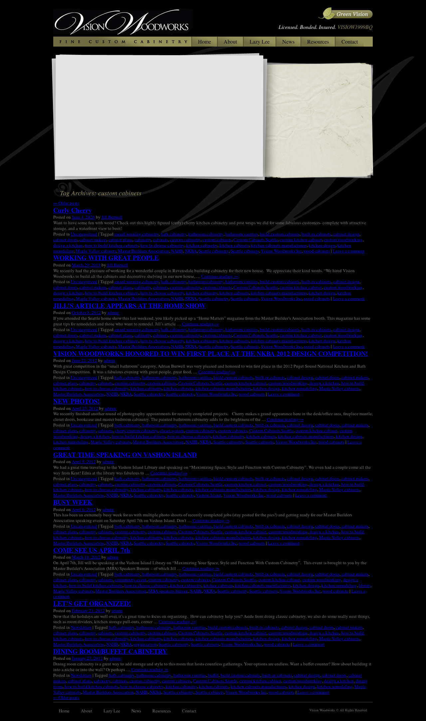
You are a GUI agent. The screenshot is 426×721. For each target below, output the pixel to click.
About (230, 41)
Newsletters (81, 627)
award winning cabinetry (136, 234)
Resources (318, 41)
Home (204, 41)
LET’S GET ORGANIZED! (92, 603)
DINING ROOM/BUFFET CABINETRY (110, 651)
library (364, 585)
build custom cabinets (280, 234)
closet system (172, 431)
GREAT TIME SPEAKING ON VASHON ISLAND (125, 454)
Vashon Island (208, 495)
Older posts (66, 203)
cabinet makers (93, 240)
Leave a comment (348, 251)
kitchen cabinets (234, 245)
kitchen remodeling (299, 388)
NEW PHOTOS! (76, 401)
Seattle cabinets (245, 251)
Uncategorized (84, 234)
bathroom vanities (241, 234)
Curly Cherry (72, 210)
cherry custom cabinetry (136, 431)
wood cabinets (317, 251)
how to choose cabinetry (162, 245)
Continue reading (219, 276)
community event (130, 580)
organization (145, 644)
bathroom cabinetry (205, 234)
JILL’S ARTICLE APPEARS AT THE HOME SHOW (129, 305)
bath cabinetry (173, 234)
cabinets (160, 240)
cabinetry (142, 240)
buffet (213, 675)
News (288, 41)
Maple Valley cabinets (96, 251)
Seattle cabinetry (214, 251)
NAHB (177, 251)
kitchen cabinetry (201, 245)
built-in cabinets (316, 234)
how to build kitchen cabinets (111, 245)
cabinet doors (65, 240)
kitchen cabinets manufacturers (279, 245)
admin (113, 312)
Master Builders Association (143, 251)
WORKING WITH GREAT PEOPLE (106, 258)
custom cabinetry (185, 240)
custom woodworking (343, 240)
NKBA (191, 251)
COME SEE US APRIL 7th (91, 550)
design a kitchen (68, 245)
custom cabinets (217, 240)
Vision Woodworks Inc (281, 251)
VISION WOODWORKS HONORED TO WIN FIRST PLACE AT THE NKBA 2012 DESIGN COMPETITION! (210, 353)
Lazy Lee (260, 41)
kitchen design (322, 245)
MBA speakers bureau (168, 591)
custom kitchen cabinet (301, 240)
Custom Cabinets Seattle (256, 240)
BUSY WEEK (73, 502)
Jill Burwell (112, 217)
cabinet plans (120, 240)
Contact (349, 41)
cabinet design (346, 234)
